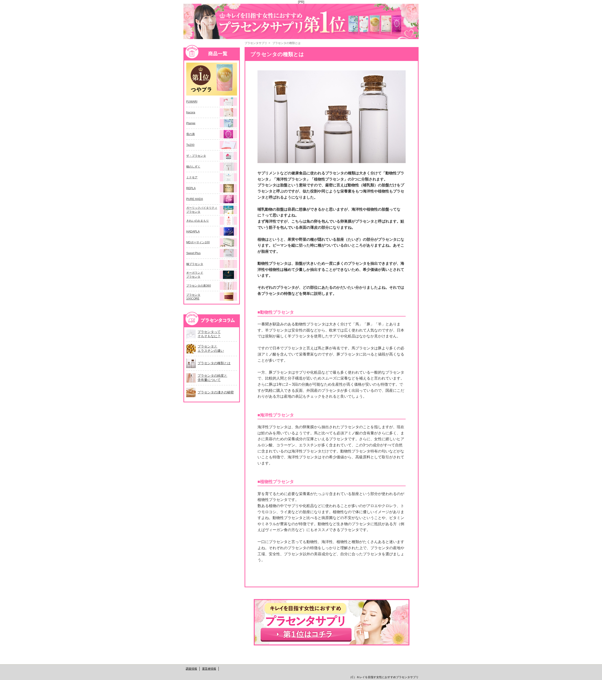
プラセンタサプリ (256, 43)
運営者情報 (209, 668)
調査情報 (191, 668)
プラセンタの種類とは (286, 43)
